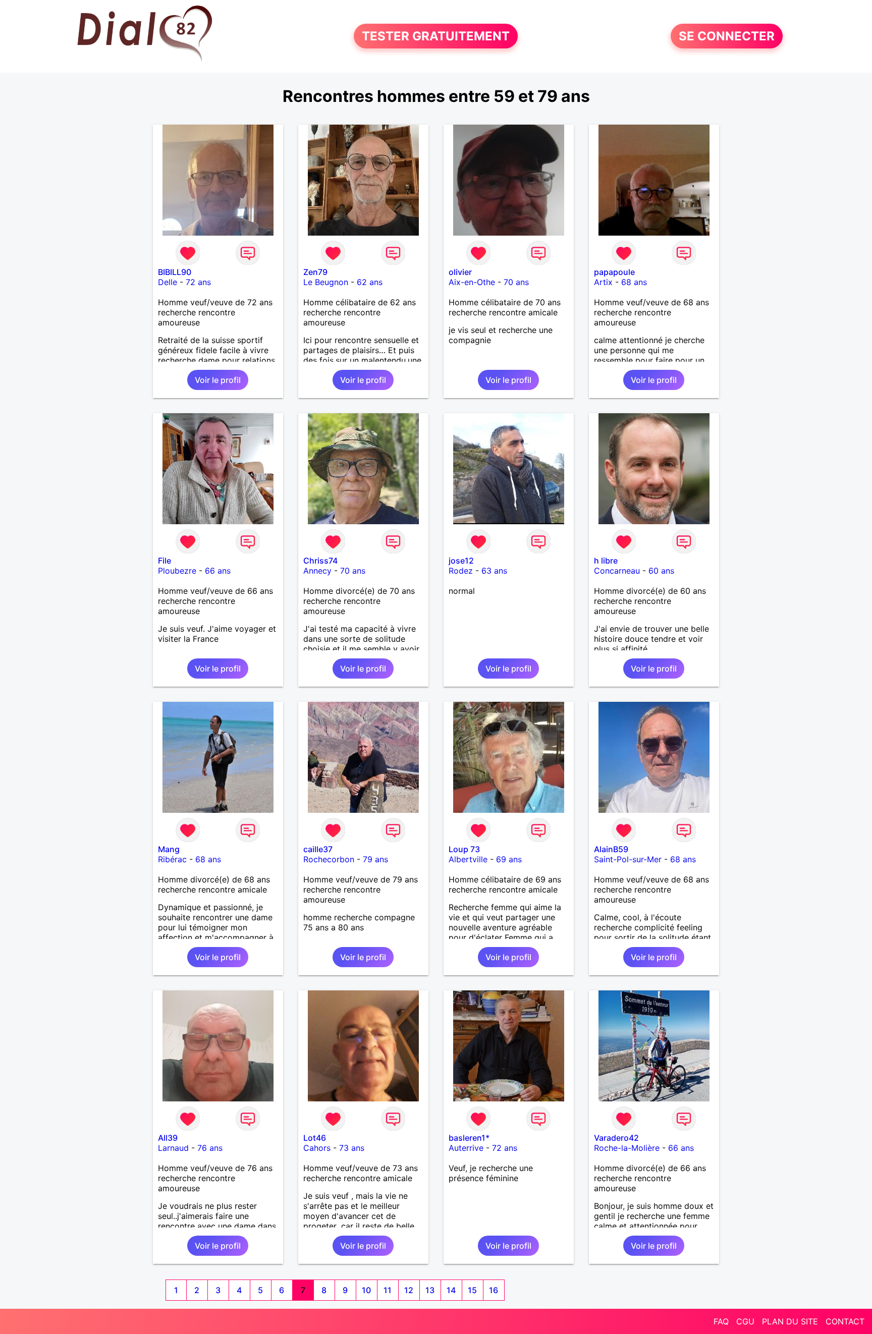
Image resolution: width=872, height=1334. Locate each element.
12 (408, 1290)
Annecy (317, 571)
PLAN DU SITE (790, 1321)
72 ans (198, 282)
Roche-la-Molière (627, 1148)
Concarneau (617, 571)
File (164, 560)
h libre (606, 560)
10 (366, 1290)
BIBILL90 (174, 272)
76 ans (210, 1148)
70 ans (516, 282)
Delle (167, 282)
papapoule (614, 272)
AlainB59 (611, 849)
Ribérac (172, 859)
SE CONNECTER (727, 36)
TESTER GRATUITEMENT (436, 36)
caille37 (318, 849)
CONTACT (845, 1321)
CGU (745, 1321)
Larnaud (173, 1148)
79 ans (375, 859)
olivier (460, 272)
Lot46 (314, 1138)
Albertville (468, 859)
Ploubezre (177, 571)
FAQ (721, 1321)
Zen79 (315, 272)
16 (493, 1290)
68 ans (634, 282)
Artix (603, 282)
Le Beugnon (325, 282)
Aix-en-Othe (472, 282)
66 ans (218, 571)
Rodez (461, 571)
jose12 (461, 560)
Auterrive (466, 1148)
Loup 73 (464, 849)
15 (472, 1290)
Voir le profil (218, 380)
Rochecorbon (328, 859)
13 (429, 1290)
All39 (168, 1138)
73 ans (351, 1148)
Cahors (317, 1148)
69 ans (509, 859)
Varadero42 (616, 1138)
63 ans (494, 571)
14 (451, 1290)
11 (388, 1290)
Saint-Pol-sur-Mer (628, 859)
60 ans (661, 571)
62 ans (370, 282)
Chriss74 (320, 560)
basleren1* (469, 1138)
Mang (169, 849)
